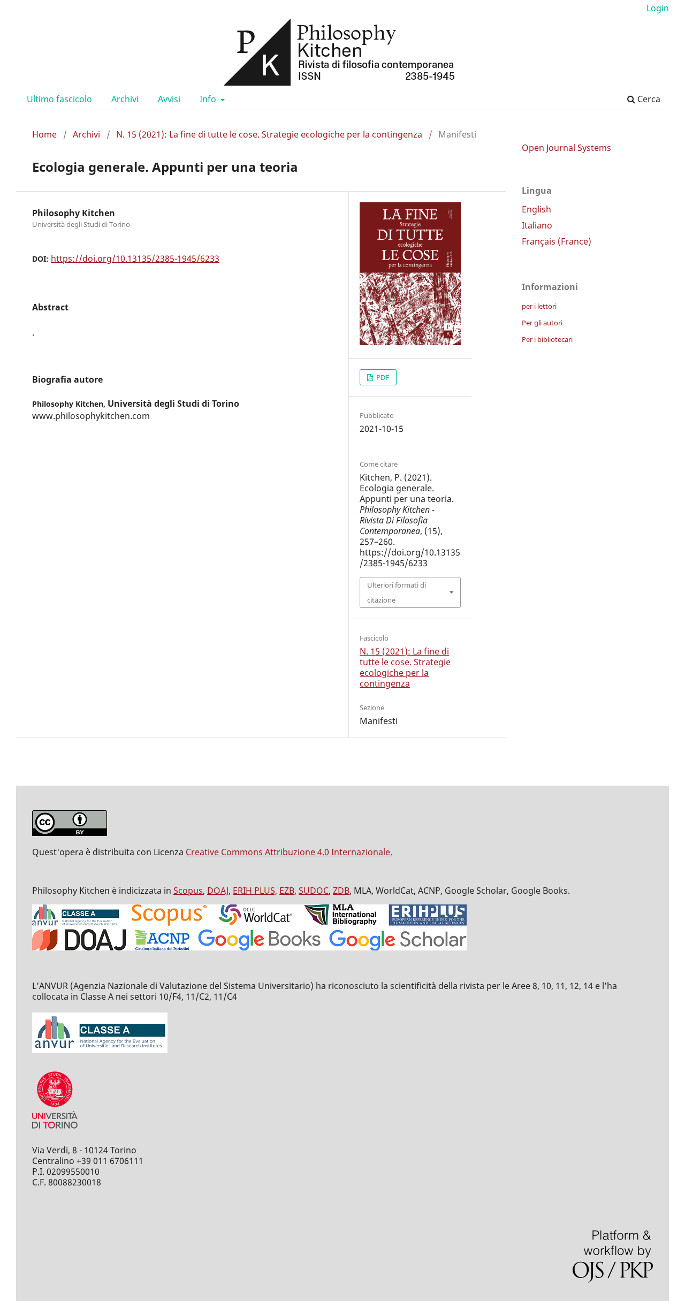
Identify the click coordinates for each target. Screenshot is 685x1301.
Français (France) (556, 241)
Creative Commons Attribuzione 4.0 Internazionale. (289, 852)
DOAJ (218, 890)
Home (44, 134)
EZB (286, 890)
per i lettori (539, 306)
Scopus (188, 890)
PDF (382, 377)
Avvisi (169, 99)
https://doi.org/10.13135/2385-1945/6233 (135, 258)
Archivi (125, 99)
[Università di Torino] (55, 1131)
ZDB (341, 890)
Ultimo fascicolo (59, 99)
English (536, 209)
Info (209, 99)
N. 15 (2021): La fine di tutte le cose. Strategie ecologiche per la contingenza (269, 134)
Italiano (537, 225)
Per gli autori (542, 323)
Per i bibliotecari (547, 339)
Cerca (647, 99)
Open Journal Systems (566, 148)
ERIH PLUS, (255, 890)
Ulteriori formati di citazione (396, 592)
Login (657, 8)
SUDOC (314, 890)
